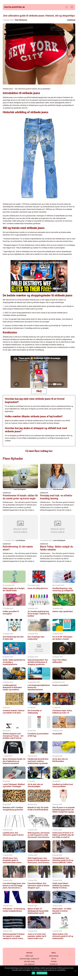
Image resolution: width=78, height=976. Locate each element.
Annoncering (53, 956)
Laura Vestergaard (20, 489)
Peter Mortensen (21, 20)
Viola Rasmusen (58, 489)
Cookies (54, 961)
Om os (53, 959)
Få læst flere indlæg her (39, 451)
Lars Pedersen (20, 540)
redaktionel (71, 20)
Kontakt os (54, 964)
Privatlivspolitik (41, 973)
